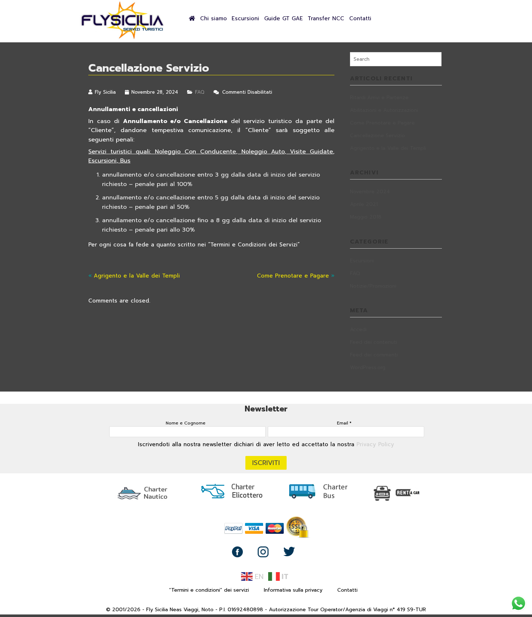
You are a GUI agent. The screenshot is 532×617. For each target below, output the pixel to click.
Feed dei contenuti (373, 342)
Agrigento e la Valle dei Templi (137, 276)
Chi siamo (213, 18)
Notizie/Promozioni (373, 286)
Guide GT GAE (283, 18)
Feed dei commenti (374, 355)
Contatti (360, 18)
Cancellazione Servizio (377, 135)
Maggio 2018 (365, 217)
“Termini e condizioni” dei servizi (209, 590)
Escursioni (245, 18)
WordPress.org (367, 367)
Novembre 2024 (370, 191)
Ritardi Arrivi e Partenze (379, 97)
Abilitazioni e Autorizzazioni (384, 110)
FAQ (199, 92)
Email (344, 423)
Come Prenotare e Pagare (293, 276)
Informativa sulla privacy (293, 590)
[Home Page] (122, 38)
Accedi (358, 329)
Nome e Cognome (186, 423)
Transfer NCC (326, 18)
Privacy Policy (375, 444)
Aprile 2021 (364, 204)
